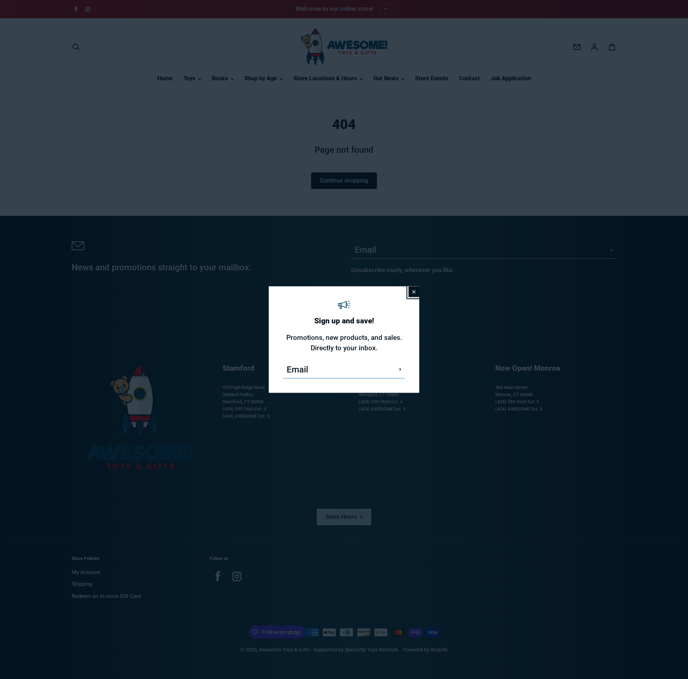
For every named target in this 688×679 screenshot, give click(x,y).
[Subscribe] (400, 369)
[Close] (413, 291)
